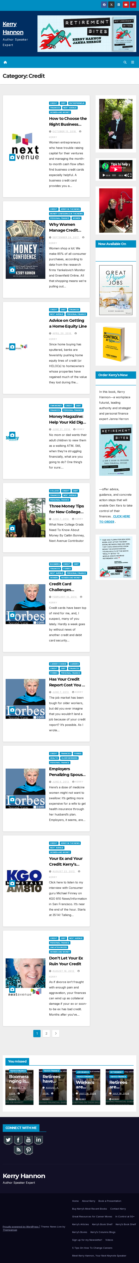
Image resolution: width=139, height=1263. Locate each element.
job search (83, 1072)
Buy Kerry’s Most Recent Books (89, 1208)
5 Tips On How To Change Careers (92, 1247)
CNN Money (56, 406)
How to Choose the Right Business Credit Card (68, 124)
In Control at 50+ (125, 1216)
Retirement (116, 1072)
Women (76, 218)
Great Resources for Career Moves (92, 1216)
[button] (125, 62)
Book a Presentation (109, 1200)
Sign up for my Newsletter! (87, 1239)
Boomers (55, 564)
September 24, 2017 (66, 237)
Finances (55, 108)
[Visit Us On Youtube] (28, 1139)
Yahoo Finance (18, 1071)
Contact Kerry (118, 1208)
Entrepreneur (77, 103)
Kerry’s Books (79, 1232)
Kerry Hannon (24, 1176)
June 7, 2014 (61, 519)
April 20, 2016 (62, 333)
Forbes (67, 569)
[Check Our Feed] (18, 1149)
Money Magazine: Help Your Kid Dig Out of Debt (66, 422)
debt (63, 103)
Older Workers (69, 758)
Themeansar (10, 1229)
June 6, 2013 (61, 781)
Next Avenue (70, 108)
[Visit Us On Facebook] (18, 1139)
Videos (109, 1239)
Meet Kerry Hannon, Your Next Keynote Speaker (99, 1255)
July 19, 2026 (121, 1093)
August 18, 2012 (63, 971)
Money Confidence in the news (66, 214)
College (54, 491)
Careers (74, 664)
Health (54, 758)
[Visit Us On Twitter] (8, 1139)
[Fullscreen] (130, 175)
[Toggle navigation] (132, 62)
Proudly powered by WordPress (21, 1226)
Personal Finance (59, 218)
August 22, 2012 (63, 871)
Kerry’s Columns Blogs (102, 1232)
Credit (53, 103)
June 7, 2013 (61, 692)
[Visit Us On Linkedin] (38, 1139)
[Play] (104, 175)
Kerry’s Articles (80, 1224)
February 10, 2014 (64, 596)
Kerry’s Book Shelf (102, 1224)
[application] (115, 169)
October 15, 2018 (64, 131)
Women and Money (60, 112)
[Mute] (126, 175)
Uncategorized (58, 947)
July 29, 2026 (87, 1093)
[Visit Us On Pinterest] (28, 1149)
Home (75, 1200)
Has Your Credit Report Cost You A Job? (67, 685)
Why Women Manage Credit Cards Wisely (63, 230)
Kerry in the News (70, 209)
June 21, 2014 (61, 429)
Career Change (58, 664)
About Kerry (88, 1200)
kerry (80, 429)
